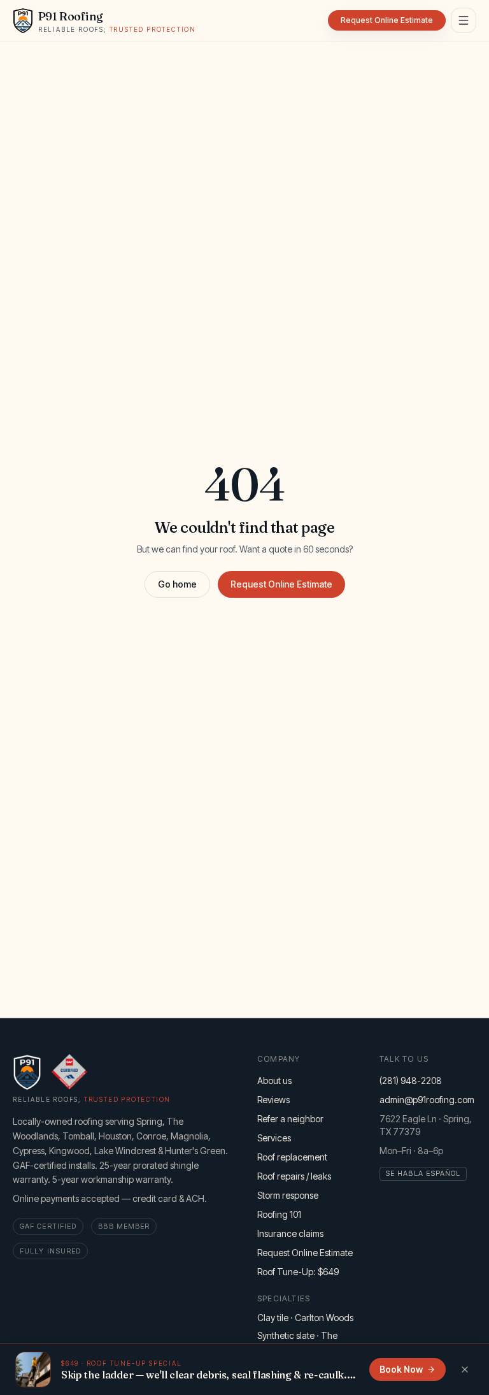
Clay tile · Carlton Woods (305, 1317)
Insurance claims (290, 1233)
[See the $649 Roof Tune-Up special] (33, 1369)
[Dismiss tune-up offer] (465, 1369)
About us (274, 1080)
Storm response (287, 1195)
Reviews (273, 1099)
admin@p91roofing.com (426, 1099)
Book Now (401, 1369)
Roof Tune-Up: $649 (298, 1271)
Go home (177, 584)
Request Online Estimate (281, 584)
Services (274, 1137)
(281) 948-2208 (410, 1080)
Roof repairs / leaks (294, 1176)
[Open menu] (463, 20)
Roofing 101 (279, 1214)
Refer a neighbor (290, 1118)
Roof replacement (292, 1157)
